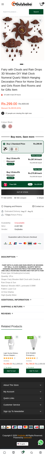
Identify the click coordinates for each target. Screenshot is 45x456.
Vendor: (4, 229)
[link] (17, 337)
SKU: (3, 226)
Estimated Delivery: (13, 211)
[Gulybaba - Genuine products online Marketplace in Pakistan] (21, 4)
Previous (4, 354)
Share (41, 198)
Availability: (6, 223)
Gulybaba (21, 436)
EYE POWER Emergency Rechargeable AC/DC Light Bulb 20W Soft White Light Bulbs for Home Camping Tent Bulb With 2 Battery (33, 354)
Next (41, 354)
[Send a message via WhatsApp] (41, 442)
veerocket (28, 438)
